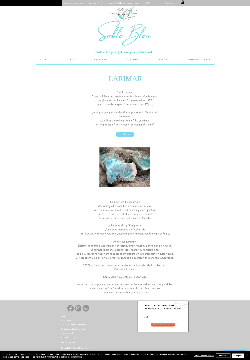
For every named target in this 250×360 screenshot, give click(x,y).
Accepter (238, 355)
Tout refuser (223, 355)
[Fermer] (246, 355)
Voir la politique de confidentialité (68, 356)
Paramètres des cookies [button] (204, 355)
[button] (182, 2)
